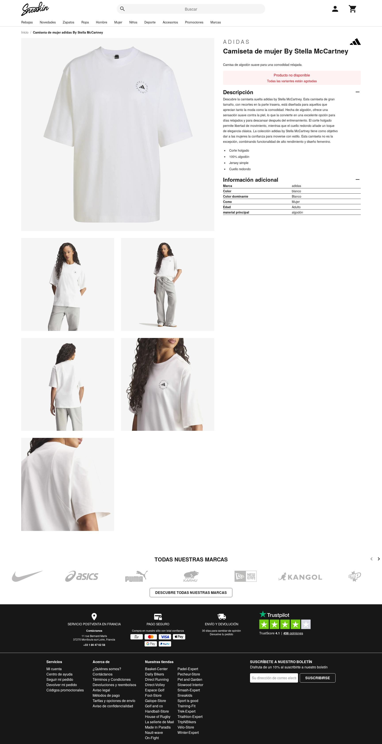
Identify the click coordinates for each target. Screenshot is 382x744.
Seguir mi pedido (59, 679)
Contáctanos (94, 630)
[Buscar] (122, 9)
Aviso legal (101, 689)
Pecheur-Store (189, 674)
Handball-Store (157, 711)
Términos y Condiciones (112, 679)
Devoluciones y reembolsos (114, 684)
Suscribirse (317, 677)
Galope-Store (155, 700)
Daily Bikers (154, 674)
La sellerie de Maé (159, 721)
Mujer (118, 22)
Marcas (215, 22)
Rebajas (27, 22)
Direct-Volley (155, 684)
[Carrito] (352, 8)
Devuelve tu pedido (221, 634)
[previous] (371, 559)
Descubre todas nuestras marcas (191, 592)
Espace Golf (154, 689)
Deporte (150, 22)
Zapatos (68, 22)
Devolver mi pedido (61, 684)
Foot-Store (153, 695)
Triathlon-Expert (190, 716)
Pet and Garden (190, 679)
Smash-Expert (189, 689)
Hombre (101, 22)
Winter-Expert (188, 732)
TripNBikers (187, 721)
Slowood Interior (190, 684)
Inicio (25, 32)
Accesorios (170, 22)
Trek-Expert (186, 711)
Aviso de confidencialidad (113, 705)
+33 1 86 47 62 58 (94, 645)
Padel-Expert (188, 668)
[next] (379, 559)
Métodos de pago (106, 695)
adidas (236, 41)
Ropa (85, 22)
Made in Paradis (158, 727)
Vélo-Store (186, 727)
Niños (133, 22)
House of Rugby (157, 716)
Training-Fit (186, 705)
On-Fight (152, 737)
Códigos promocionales (65, 689)
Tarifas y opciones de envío (114, 700)
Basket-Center (156, 668)
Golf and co (154, 705)
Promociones (194, 22)
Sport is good (188, 700)
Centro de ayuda (59, 674)
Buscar (191, 9)
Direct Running (157, 679)
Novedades (48, 22)
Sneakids (185, 695)
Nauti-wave (154, 732)
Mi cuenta (54, 668)
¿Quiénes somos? (107, 668)
